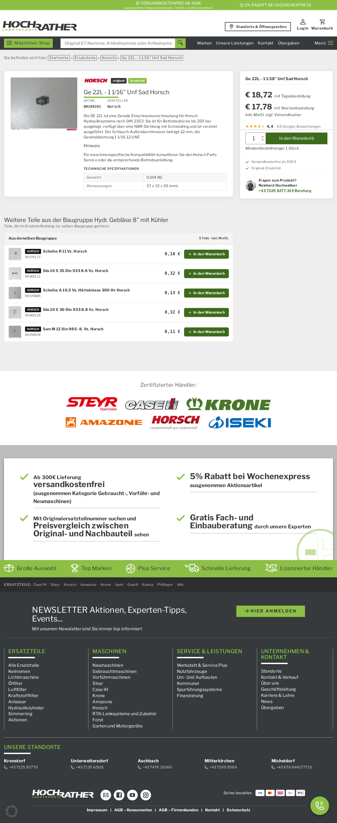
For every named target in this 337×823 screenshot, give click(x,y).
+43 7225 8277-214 (276, 190)
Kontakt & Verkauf (279, 677)
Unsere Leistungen (235, 43)
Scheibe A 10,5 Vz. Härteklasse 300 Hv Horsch (86, 290)
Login (302, 28)
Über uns (270, 683)
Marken (204, 43)
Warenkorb (322, 28)
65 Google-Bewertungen (298, 126)
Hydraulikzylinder (26, 707)
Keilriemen (19, 671)
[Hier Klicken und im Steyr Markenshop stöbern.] (91, 403)
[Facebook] (119, 795)
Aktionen (17, 719)
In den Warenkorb (296, 138)
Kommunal (188, 683)
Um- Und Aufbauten (197, 677)
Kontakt (265, 43)
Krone (106, 584)
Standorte (271, 670)
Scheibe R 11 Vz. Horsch (65, 251)
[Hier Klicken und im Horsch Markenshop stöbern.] (175, 422)
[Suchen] (180, 43)
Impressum (97, 810)
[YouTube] (132, 795)
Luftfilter (17, 689)
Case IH (40, 584)
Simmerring (20, 713)
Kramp (148, 584)
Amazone (88, 584)
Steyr (55, 584)
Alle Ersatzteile (23, 665)
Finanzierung (190, 695)
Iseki (119, 584)
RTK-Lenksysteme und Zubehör (124, 713)
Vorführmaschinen (111, 677)
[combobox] (123, 43)
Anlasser (17, 701)
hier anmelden (273, 611)
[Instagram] (145, 795)
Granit (132, 584)
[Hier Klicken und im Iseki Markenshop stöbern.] (239, 422)
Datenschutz (238, 810)
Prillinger (165, 584)
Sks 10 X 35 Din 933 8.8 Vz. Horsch (75, 271)
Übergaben (289, 43)
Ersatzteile (85, 57)
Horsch (108, 57)
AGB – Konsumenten (133, 810)
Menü (320, 43)
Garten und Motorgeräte (117, 726)
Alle (180, 584)
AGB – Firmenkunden (178, 810)
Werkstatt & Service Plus (202, 665)
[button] (11, 811)
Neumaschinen (107, 665)
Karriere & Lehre (278, 695)
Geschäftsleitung (278, 689)
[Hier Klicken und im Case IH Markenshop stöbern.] (151, 404)
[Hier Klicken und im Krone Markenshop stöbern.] (228, 403)
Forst (97, 719)
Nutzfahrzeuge (192, 671)
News (267, 701)
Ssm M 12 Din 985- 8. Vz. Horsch (73, 329)
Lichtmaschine (23, 677)
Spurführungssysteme (199, 689)
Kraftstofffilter (23, 695)
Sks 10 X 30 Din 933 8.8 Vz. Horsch (75, 309)
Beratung (303, 190)
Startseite (59, 57)
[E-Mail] (105, 795)
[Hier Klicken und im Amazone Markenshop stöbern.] (104, 422)
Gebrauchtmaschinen (114, 671)
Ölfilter (15, 683)
